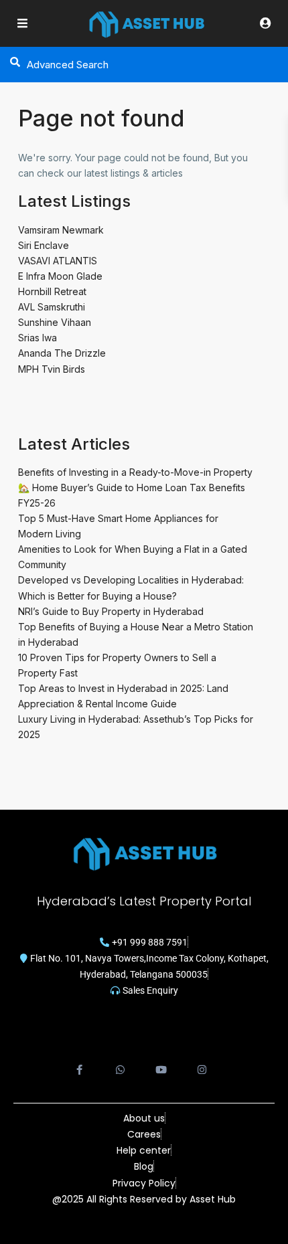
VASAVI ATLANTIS (57, 260)
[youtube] (161, 1062)
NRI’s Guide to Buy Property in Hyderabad (111, 611)
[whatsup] (120, 1062)
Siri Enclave (43, 245)
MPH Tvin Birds (51, 369)
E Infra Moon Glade (60, 276)
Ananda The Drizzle (62, 353)
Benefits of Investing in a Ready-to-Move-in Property (135, 472)
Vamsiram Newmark (61, 230)
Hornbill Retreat (52, 291)
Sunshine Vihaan (54, 322)
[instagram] (202, 1062)
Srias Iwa (37, 337)
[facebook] (79, 1062)
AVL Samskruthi (51, 307)
